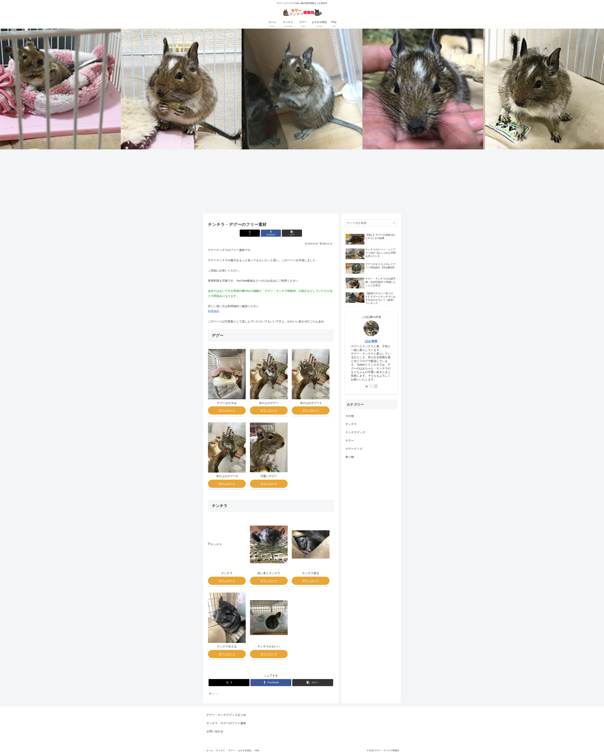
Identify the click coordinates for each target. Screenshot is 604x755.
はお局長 (371, 341)
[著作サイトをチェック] (367, 386)
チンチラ (220, 750)
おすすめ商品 (244, 750)
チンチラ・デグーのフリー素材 (226, 723)
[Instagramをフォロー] (376, 386)
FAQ (257, 750)
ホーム (209, 750)
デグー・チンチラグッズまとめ (226, 714)
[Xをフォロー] (371, 386)
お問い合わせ (214, 731)
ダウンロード (226, 410)
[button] (292, 233)
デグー (231, 750)
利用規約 (213, 311)
